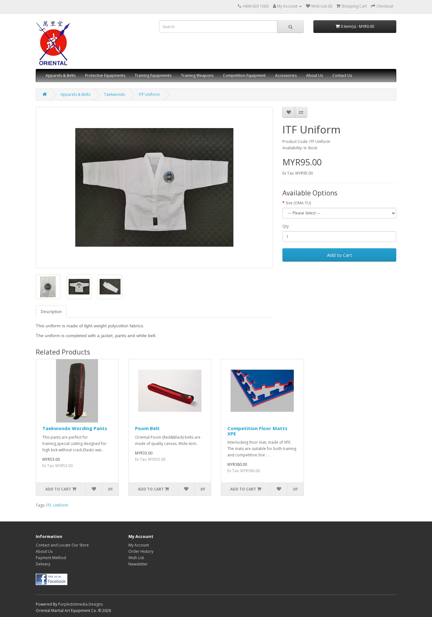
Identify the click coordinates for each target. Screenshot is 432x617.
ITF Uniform (149, 94)
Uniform (60, 505)
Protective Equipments (105, 75)
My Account (138, 545)
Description (51, 311)
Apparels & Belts (61, 75)
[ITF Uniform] (154, 187)
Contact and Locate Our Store (62, 545)
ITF (48, 505)
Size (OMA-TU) (298, 203)
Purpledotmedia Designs (80, 604)
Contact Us (342, 75)
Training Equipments (153, 75)
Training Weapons (197, 75)
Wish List (136, 557)
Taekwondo (114, 94)
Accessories (286, 75)
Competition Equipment (244, 75)
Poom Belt (147, 428)
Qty (285, 226)
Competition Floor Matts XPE (257, 431)
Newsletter (138, 564)
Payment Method (51, 557)
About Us (314, 75)
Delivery (43, 564)
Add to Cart (339, 255)
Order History (140, 551)
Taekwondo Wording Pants (74, 428)
